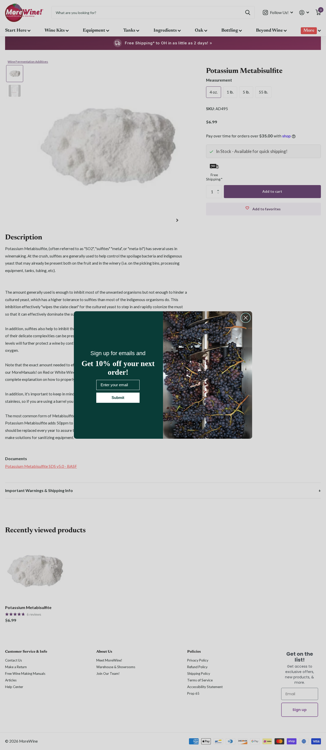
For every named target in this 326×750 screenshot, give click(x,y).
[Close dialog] (245, 317)
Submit (118, 397)
